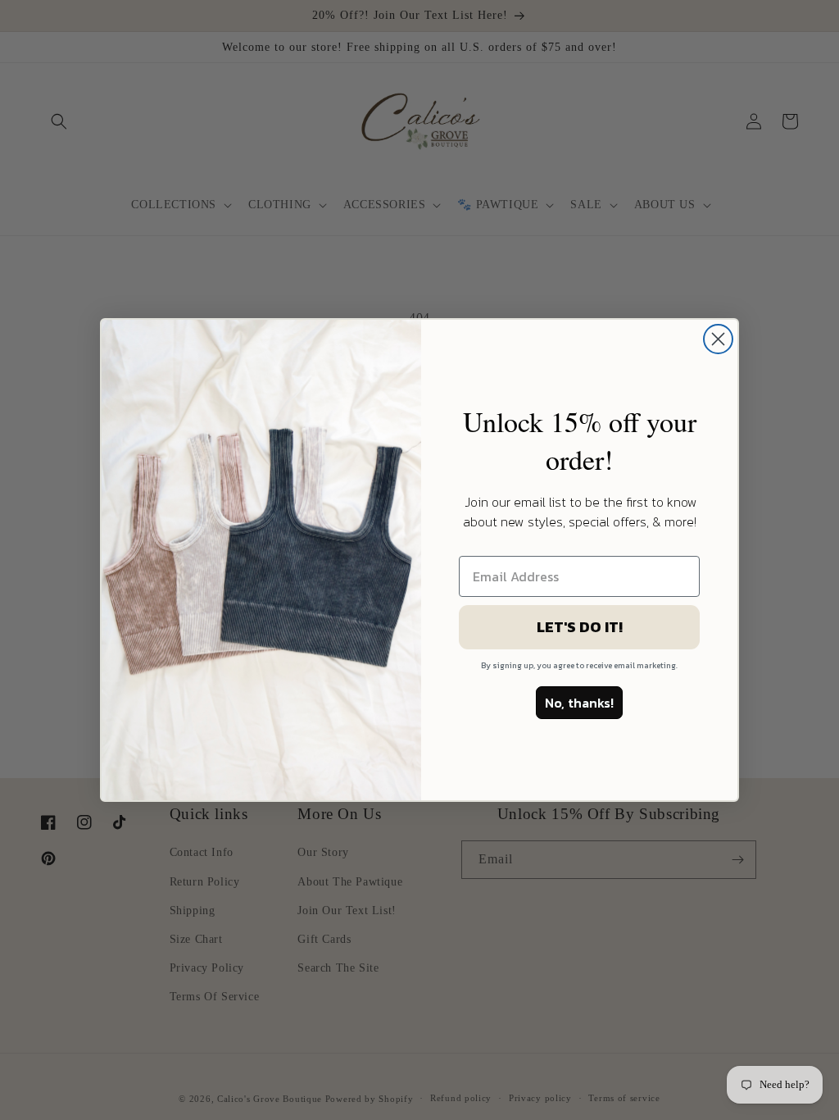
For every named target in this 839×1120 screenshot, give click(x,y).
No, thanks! (579, 703)
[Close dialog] (718, 339)
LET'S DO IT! (580, 627)
